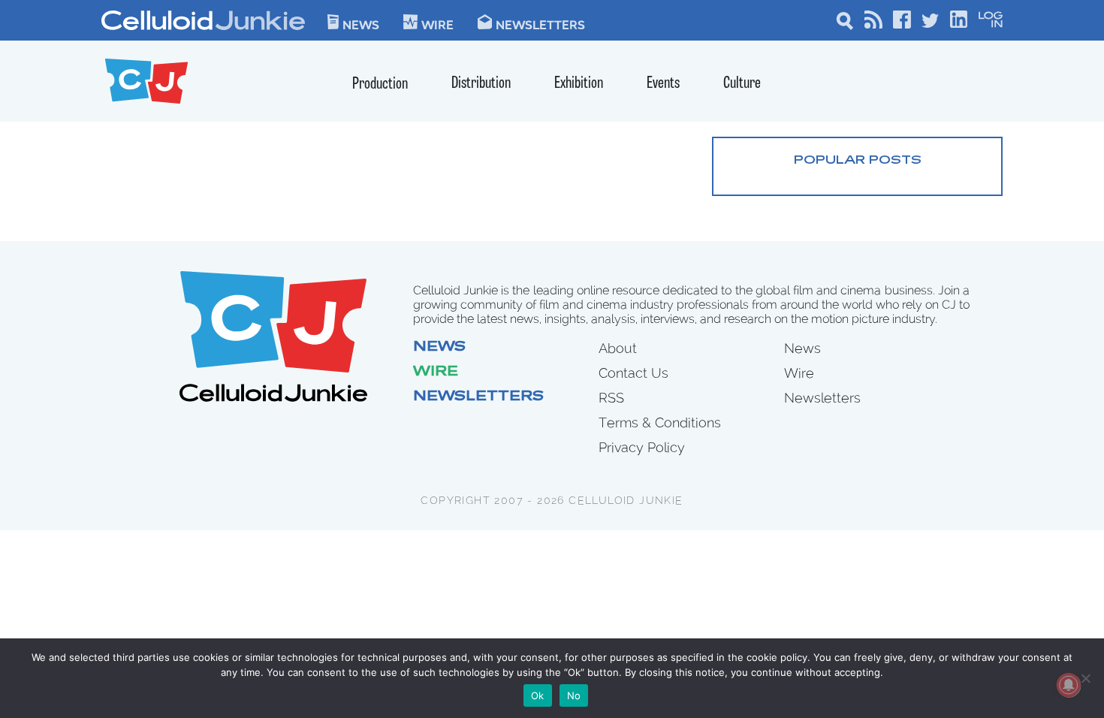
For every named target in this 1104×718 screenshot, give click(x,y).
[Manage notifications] (1069, 685)
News (360, 24)
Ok (537, 695)
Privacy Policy (642, 447)
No (574, 695)
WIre (437, 24)
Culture (742, 83)
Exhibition (578, 83)
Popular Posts (858, 160)
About (618, 348)
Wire (435, 372)
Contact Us (633, 373)
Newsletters (540, 24)
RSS (611, 398)
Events (663, 83)
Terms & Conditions (660, 422)
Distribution (481, 83)
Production (380, 84)
